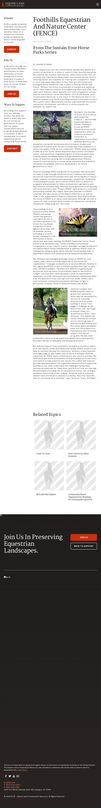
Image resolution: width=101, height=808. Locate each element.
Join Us (84, 537)
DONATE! (11, 49)
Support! (12, 148)
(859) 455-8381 (12, 787)
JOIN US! (11, 94)
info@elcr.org (9, 782)
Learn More (22, 770)
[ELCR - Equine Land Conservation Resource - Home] (13, 4)
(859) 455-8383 (13, 785)
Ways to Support (84, 546)
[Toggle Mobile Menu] (97, 4)
